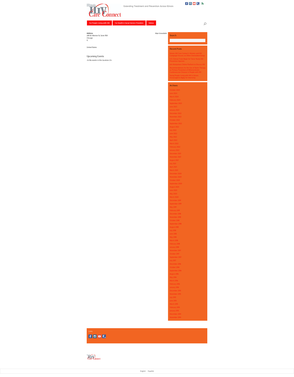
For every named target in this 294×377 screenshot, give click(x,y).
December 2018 (175, 214)
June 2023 (173, 107)
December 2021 (175, 153)
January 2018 (174, 247)
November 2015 (175, 294)
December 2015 (175, 291)
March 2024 (174, 97)
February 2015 (175, 307)
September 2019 (175, 204)
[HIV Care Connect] (104, 16)
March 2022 (174, 143)
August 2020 (174, 187)
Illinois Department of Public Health (113, 350)
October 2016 (174, 267)
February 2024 (175, 100)
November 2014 (175, 317)
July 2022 (173, 130)
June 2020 (173, 190)
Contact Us (97, 350)
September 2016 (175, 271)
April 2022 (173, 140)
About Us (89, 350)
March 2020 (174, 197)
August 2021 (174, 160)
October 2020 (175, 180)
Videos (151, 23)
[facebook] (186, 4)
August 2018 (174, 227)
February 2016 (175, 284)
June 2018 (173, 234)
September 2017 (175, 257)
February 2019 (175, 210)
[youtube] (194, 4)
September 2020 (176, 184)
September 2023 (176, 103)
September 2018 (175, 224)
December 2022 (175, 113)
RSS (204, 3)
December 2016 (175, 264)
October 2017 (174, 254)
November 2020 (175, 177)
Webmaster (150, 350)
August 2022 (174, 127)
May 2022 (173, 137)
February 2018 (175, 244)
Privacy (158, 350)
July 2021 (173, 163)
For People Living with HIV (99, 23)
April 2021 (173, 167)
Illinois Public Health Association (136, 350)
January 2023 (174, 110)
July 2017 (173, 260)
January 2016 (174, 287)
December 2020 (175, 174)
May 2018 (173, 237)
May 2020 (173, 194)
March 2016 (174, 281)
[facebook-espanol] (198, 4)
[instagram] (190, 4)
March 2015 (174, 304)
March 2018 (174, 240)
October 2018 (174, 220)
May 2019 (173, 207)
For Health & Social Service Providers (129, 23)
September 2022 (176, 123)
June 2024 (173, 93)
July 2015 (173, 297)
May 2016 (173, 277)
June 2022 (173, 133)
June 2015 (173, 301)
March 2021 (174, 170)
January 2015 (174, 311)
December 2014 (175, 314)
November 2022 (175, 117)
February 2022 (175, 147)
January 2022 (174, 150)
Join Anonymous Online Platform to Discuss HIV (187, 64)
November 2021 (175, 157)
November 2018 (175, 217)
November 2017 (175, 250)
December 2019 (175, 200)
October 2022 (175, 120)
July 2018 (173, 230)
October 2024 (175, 90)
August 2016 (174, 274)
